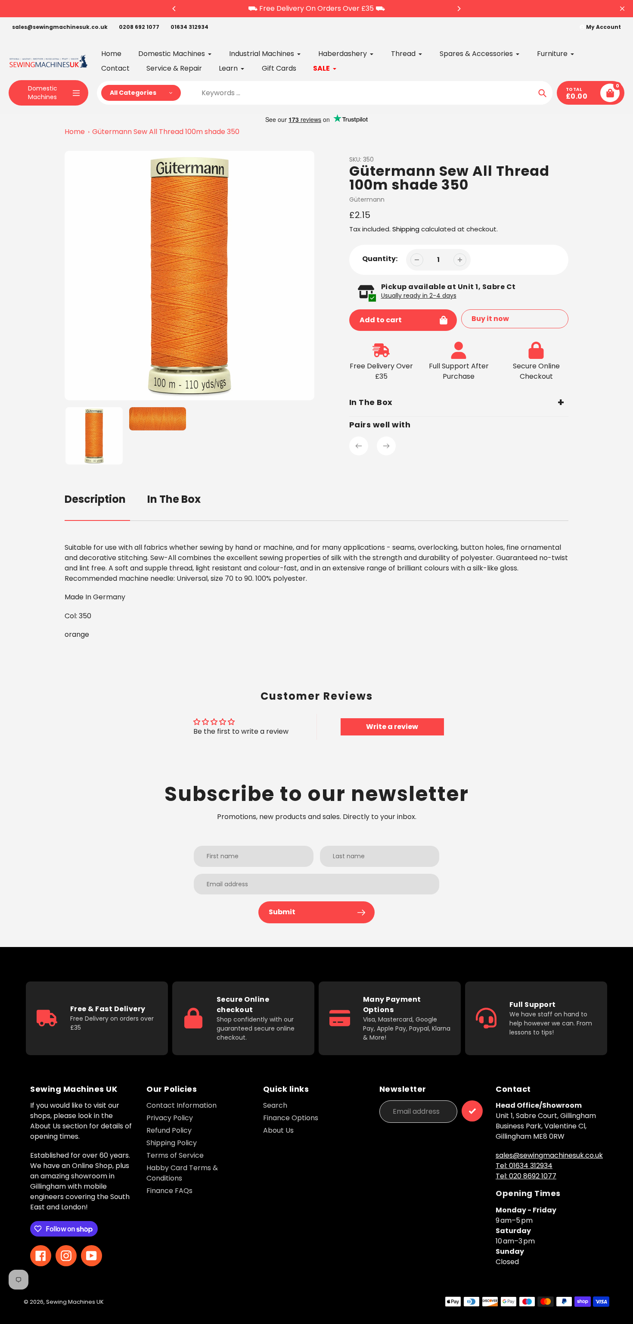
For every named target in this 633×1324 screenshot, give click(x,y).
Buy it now (490, 319)
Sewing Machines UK (75, 1302)
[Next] (458, 8)
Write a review (392, 727)
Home (75, 132)
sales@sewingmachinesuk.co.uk (60, 27)
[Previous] (174, 8)
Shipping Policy (171, 1143)
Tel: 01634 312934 (524, 1166)
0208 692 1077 (139, 27)
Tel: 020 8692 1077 (526, 1176)
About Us (278, 1130)
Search (275, 1105)
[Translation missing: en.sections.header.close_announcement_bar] (622, 8)
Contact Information (181, 1105)
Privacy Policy (169, 1118)
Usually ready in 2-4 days (418, 295)
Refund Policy (169, 1130)
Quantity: (379, 259)
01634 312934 (189, 27)
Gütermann (367, 199)
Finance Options (290, 1118)
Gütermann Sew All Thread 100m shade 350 (165, 132)
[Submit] (472, 1111)
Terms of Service (175, 1155)
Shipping (405, 229)
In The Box (174, 499)
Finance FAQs (169, 1191)
